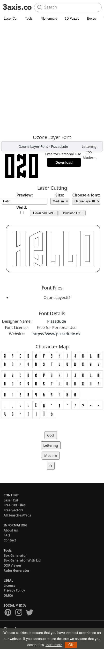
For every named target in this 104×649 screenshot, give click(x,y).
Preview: (24, 195)
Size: (59, 195)
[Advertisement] (52, 77)
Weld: (21, 207)
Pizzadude (59, 146)
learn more (54, 644)
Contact (10, 540)
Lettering (89, 146)
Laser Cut (10, 18)
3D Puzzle (72, 18)
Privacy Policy (14, 590)
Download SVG (43, 213)
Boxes (91, 18)
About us (11, 530)
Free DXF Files (14, 505)
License (9, 585)
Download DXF (72, 213)
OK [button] (70, 644)
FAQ (7, 535)
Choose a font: (86, 195)
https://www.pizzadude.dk (56, 333)
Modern (89, 157)
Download (64, 162)
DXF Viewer (13, 565)
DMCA (8, 595)
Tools (29, 18)
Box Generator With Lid (22, 560)
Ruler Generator (17, 570)
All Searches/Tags (17, 515)
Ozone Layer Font (33, 146)
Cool (89, 152)
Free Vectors (13, 510)
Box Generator (15, 555)
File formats (48, 18)
